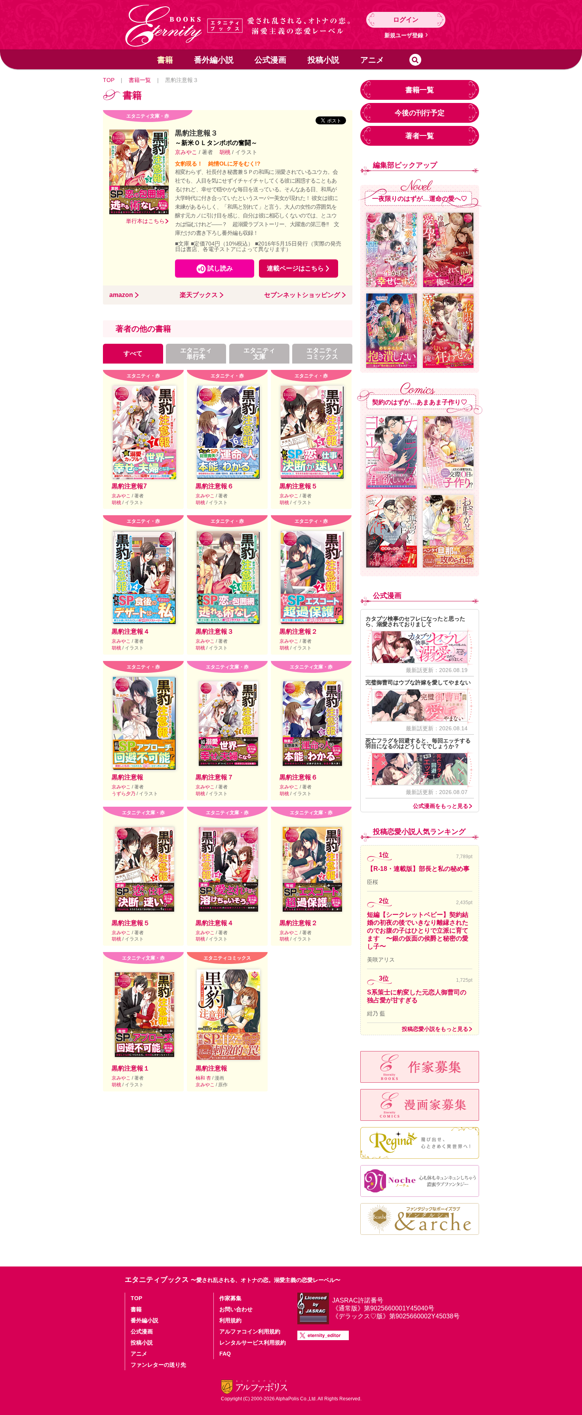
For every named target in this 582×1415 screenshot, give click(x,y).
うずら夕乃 (124, 793)
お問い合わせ (236, 1309)
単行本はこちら (145, 221)
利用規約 (230, 1320)
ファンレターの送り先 (158, 1365)
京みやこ (187, 152)
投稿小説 (323, 59)
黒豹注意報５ (299, 486)
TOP (108, 80)
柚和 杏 (204, 1078)
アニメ (372, 59)
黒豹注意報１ (131, 1068)
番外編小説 (214, 59)
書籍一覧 (140, 80)
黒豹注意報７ (215, 777)
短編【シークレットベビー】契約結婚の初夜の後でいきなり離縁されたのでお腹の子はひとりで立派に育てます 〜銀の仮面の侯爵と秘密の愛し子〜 (417, 930)
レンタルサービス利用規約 (252, 1342)
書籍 (165, 59)
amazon (121, 295)
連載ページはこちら (295, 268)
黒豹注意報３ (215, 631)
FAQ (225, 1353)
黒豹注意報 (127, 777)
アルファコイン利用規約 (249, 1331)
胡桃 (224, 152)
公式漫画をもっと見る (440, 806)
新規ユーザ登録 (403, 35)
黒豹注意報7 (129, 486)
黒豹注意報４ (131, 631)
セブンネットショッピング (302, 295)
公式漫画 (270, 59)
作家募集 (230, 1298)
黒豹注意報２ (299, 631)
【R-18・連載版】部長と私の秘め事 (418, 868)
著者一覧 (419, 136)
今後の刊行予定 (420, 113)
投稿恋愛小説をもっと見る (435, 1029)
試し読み (220, 268)
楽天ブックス (199, 295)
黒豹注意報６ (215, 486)
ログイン (405, 19)
